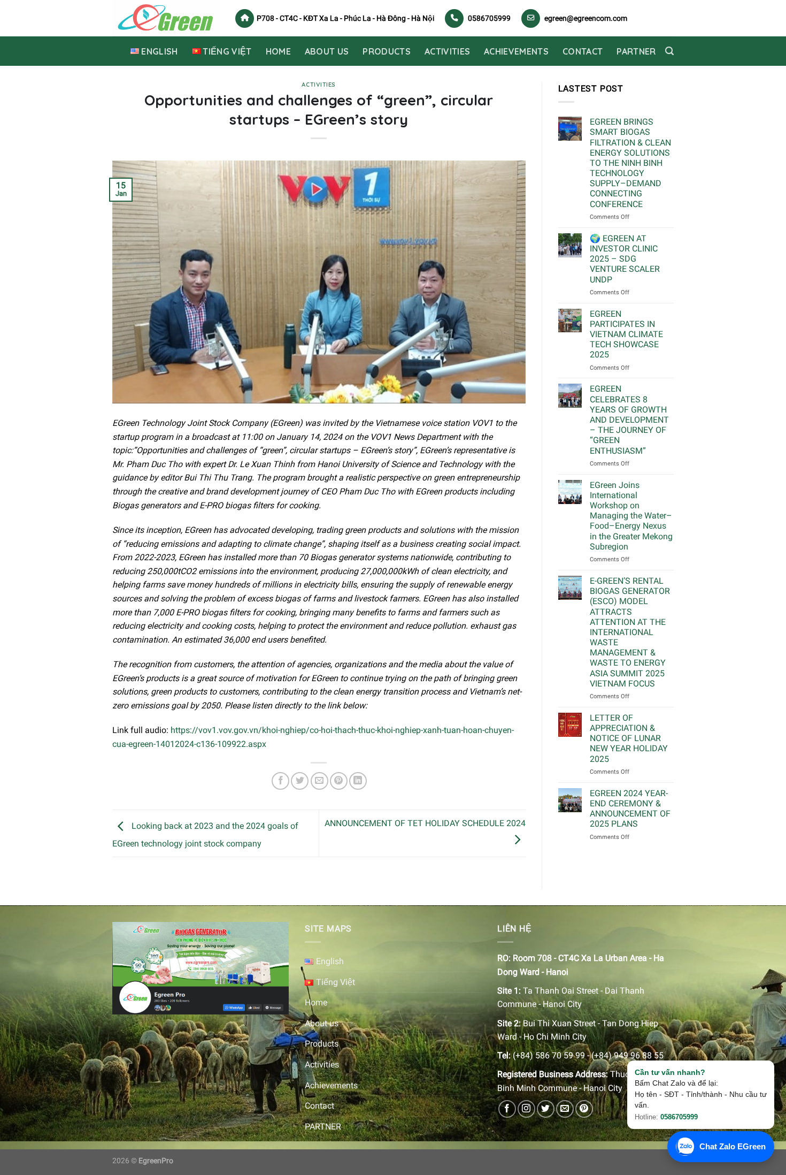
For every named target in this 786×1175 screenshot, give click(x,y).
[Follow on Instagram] (526, 1109)
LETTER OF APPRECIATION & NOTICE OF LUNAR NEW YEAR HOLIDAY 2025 (629, 738)
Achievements (516, 51)
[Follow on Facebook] (507, 1109)
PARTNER (636, 51)
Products (387, 51)
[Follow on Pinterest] (584, 1109)
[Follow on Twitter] (545, 1109)
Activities (447, 51)
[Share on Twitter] (300, 781)
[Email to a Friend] (319, 781)
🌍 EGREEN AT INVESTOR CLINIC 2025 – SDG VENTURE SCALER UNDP (625, 259)
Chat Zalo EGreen (732, 1146)
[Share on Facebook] (280, 781)
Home (278, 51)
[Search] (669, 51)
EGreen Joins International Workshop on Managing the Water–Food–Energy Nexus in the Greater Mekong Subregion (631, 516)
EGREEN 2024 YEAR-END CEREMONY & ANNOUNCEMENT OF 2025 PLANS (630, 808)
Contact (582, 51)
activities (319, 84)
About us (327, 51)
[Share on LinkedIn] (358, 781)
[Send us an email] (565, 1109)
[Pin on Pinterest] (339, 781)
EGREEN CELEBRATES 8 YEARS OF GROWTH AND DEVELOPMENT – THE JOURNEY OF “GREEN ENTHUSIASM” (629, 419)
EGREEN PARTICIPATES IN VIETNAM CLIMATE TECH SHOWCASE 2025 (626, 334)
